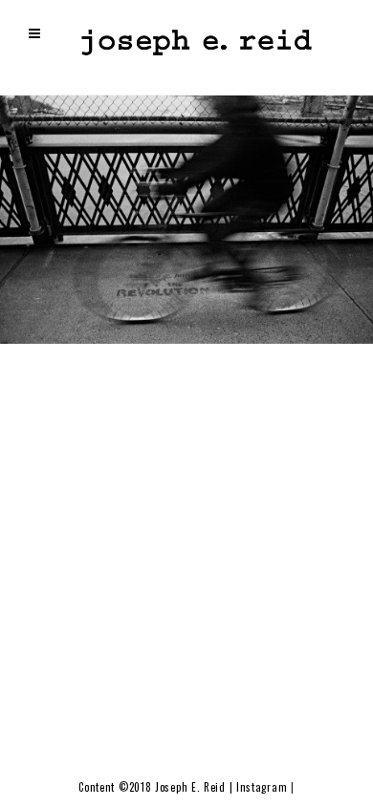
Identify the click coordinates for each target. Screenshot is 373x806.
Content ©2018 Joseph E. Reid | (157, 787)
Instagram (261, 787)
